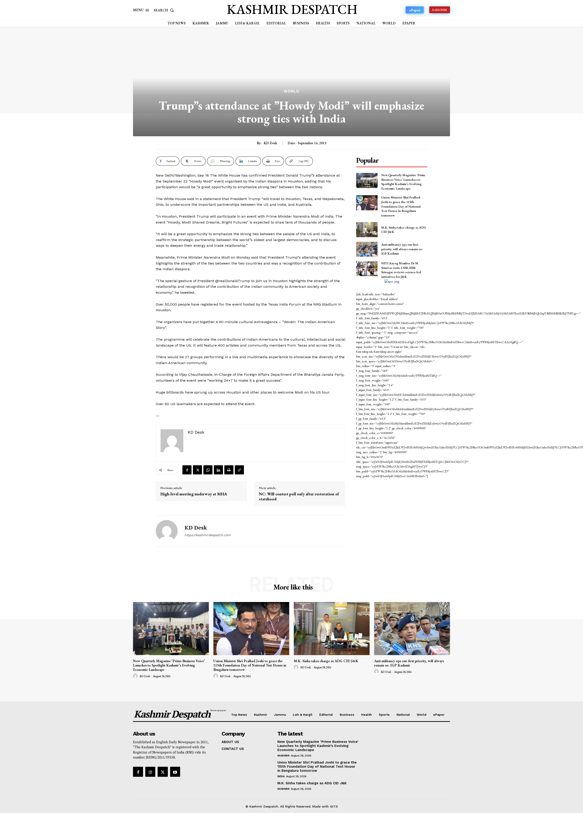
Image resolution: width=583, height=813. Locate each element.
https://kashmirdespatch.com (207, 535)
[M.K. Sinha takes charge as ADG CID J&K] (366, 229)
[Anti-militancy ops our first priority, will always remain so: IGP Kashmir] (366, 249)
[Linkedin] (218, 469)
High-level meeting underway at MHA (193, 494)
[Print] (228, 469)
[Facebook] (187, 469)
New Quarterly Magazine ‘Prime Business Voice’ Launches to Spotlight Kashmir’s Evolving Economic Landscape (403, 181)
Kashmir (283, 755)
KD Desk (270, 143)
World (291, 91)
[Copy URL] (239, 469)
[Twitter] (197, 469)
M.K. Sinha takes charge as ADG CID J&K (326, 661)
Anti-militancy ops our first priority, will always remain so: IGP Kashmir (402, 248)
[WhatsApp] (207, 469)
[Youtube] (175, 772)
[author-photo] (136, 676)
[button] (165, 10)
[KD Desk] (167, 531)
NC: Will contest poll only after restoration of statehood (299, 496)
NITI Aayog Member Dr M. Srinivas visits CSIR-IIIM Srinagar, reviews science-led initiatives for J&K (401, 270)
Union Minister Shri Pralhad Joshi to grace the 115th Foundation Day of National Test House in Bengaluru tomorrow (401, 206)
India (281, 776)
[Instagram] (150, 772)
